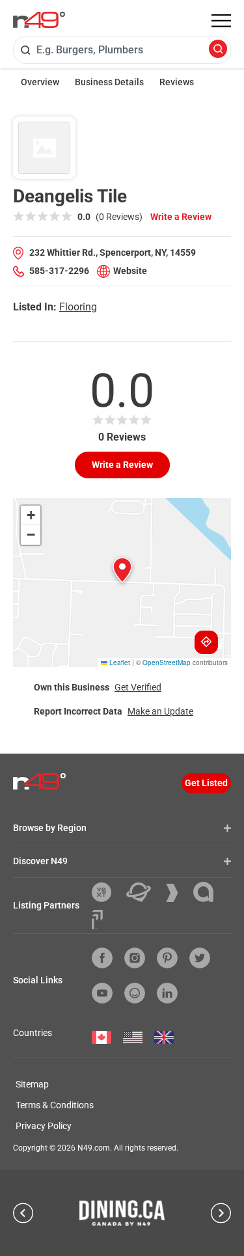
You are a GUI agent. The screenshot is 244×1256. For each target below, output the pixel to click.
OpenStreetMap (166, 662)
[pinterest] (167, 958)
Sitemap (32, 1084)
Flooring (78, 307)
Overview (40, 82)
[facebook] (102, 958)
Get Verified (138, 687)
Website (130, 271)
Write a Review (180, 217)
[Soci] (97, 919)
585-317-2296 (59, 271)
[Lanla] (208, 892)
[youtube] (102, 993)
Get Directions (206, 642)
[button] (122, 570)
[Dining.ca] (122, 1213)
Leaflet (118, 662)
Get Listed (206, 783)
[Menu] (221, 21)
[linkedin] (167, 993)
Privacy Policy (44, 1126)
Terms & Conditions (55, 1105)
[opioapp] (135, 993)
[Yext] (106, 892)
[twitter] (200, 958)
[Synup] (177, 893)
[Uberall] (143, 892)
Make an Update (160, 711)
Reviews (176, 82)
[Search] (218, 50)
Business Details (109, 82)
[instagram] (135, 958)
